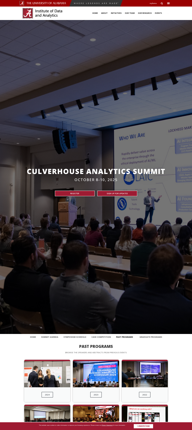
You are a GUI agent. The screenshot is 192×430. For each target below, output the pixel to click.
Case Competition (101, 337)
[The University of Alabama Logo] (47, 3)
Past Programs (124, 337)
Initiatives (116, 13)
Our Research (145, 13)
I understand (143, 426)
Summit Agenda (49, 337)
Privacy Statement (107, 425)
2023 (96, 394)
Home (95, 13)
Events (158, 13)
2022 (144, 394)
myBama (153, 3)
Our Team (130, 13)
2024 (47, 394)
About (104, 13)
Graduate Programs (150, 337)
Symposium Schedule (74, 337)
